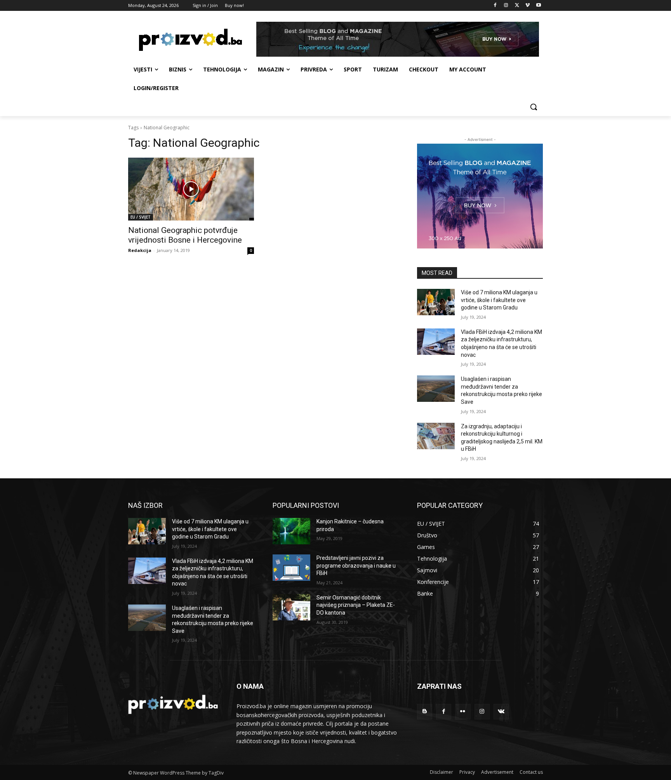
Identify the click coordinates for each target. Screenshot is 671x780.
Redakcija (139, 250)
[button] (533, 106)
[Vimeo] (527, 5)
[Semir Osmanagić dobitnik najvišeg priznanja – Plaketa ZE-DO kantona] (291, 607)
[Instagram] (506, 5)
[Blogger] (424, 711)
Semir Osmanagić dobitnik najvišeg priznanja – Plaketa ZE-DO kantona (355, 605)
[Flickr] (462, 711)
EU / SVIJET (140, 217)
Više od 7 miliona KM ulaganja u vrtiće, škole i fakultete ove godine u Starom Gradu (499, 300)
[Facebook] (495, 5)
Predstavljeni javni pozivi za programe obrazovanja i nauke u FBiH (356, 565)
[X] (517, 5)
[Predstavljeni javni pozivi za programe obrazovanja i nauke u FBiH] (291, 567)
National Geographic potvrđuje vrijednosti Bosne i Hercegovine (185, 235)
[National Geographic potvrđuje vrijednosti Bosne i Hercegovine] (191, 189)
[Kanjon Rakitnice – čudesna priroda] (291, 531)
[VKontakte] (501, 711)
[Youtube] (538, 5)
